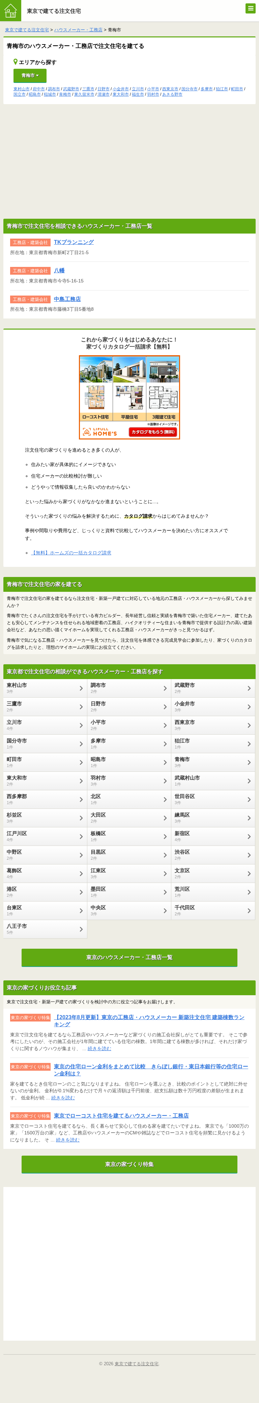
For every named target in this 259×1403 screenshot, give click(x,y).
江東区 (98, 873)
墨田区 (98, 892)
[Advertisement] (129, 161)
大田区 (98, 818)
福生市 (138, 94)
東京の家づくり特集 (129, 1164)
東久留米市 (84, 94)
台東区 (14, 910)
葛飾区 (14, 873)
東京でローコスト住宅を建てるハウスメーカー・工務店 (121, 1116)
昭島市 (35, 94)
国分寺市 (189, 89)
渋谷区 (182, 855)
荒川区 (182, 892)
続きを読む (99, 1048)
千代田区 (185, 910)
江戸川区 (17, 836)
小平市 (153, 89)
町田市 (237, 89)
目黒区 (98, 855)
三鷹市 (88, 89)
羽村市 (153, 94)
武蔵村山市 (187, 781)
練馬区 (182, 818)
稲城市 (50, 94)
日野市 (103, 89)
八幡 (59, 270)
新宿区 (182, 836)
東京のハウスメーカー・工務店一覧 (129, 957)
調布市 (54, 89)
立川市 (138, 89)
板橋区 (98, 836)
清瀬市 (103, 94)
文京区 (182, 873)
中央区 (98, 910)
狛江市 (222, 89)
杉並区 (14, 818)
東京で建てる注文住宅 (54, 11)
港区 (12, 892)
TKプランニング (74, 242)
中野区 (14, 855)
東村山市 (21, 89)
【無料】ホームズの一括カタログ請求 (71, 552)
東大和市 (121, 94)
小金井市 (121, 89)
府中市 (39, 89)
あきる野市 (172, 94)
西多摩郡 (17, 799)
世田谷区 (185, 799)
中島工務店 (67, 299)
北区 (96, 799)
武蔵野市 (71, 89)
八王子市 (17, 929)
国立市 (19, 94)
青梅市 (29, 75)
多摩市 (207, 89)
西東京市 (170, 89)
